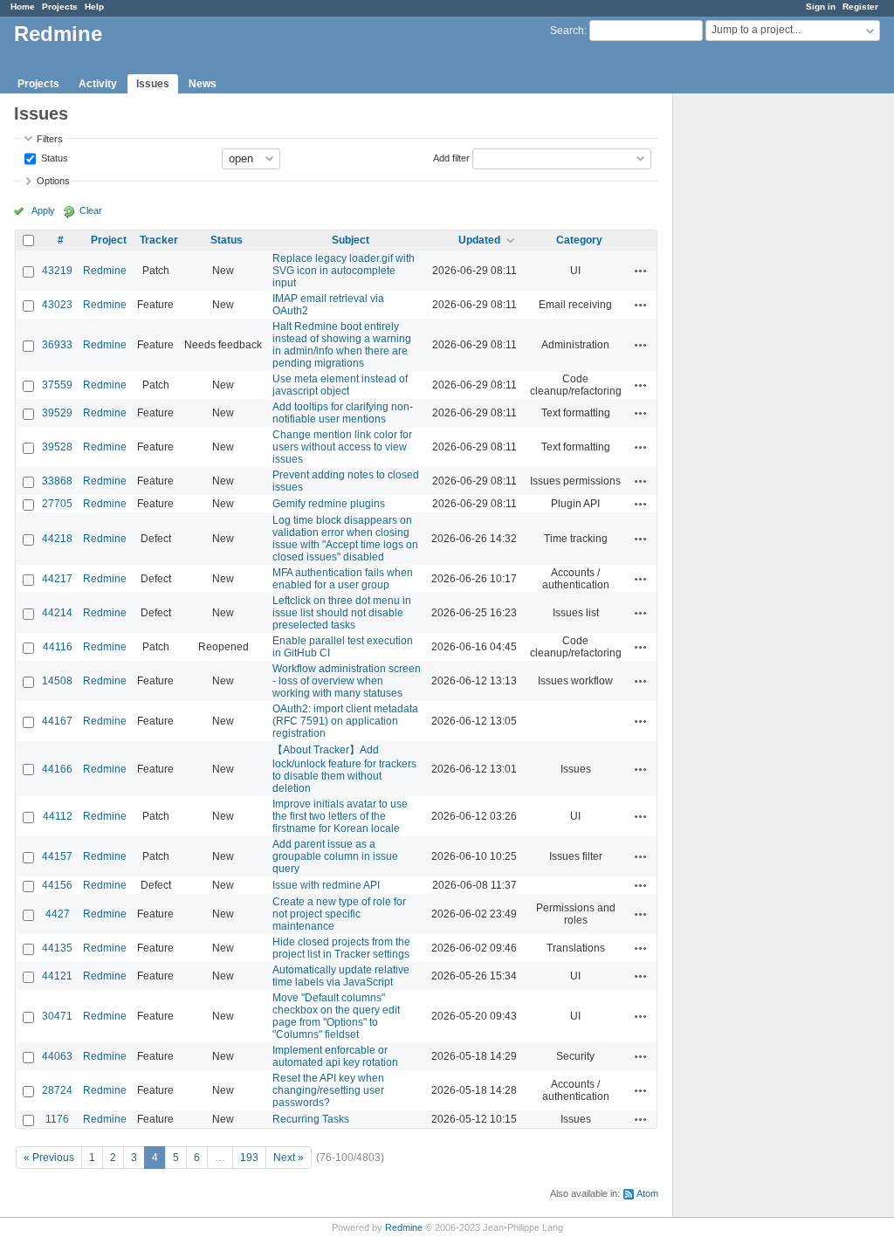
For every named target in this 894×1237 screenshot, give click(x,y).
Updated (479, 240)
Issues (152, 84)
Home (22, 6)
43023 (57, 305)
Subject (350, 240)
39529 (57, 413)
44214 (57, 613)
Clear (90, 210)
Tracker (159, 240)
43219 (57, 271)
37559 (57, 385)
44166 (57, 769)
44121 (57, 976)
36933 (57, 345)
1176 (57, 1119)
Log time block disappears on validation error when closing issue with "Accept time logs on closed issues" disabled (345, 538)
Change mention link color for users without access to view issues (342, 447)
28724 (57, 1090)
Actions (641, 271)
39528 (57, 447)
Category (579, 240)
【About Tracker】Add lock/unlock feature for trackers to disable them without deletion (344, 769)
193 (249, 1157)
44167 (57, 721)
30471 (57, 1016)
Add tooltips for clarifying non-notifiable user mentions (342, 413)
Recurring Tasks (310, 1119)
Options (53, 180)
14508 (57, 681)
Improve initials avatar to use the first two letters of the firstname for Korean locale (340, 816)
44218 (57, 539)
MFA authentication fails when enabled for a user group (342, 579)
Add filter (451, 157)
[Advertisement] (760, 367)
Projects (60, 6)
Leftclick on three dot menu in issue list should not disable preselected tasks (341, 612)
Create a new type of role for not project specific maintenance (339, 914)
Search (567, 30)
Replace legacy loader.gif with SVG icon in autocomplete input (343, 270)
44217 (57, 579)
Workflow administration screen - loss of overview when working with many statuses (346, 681)
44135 (57, 948)
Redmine (105, 271)
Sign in (821, 6)
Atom (647, 1193)
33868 (57, 481)
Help (94, 6)
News (203, 84)
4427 (57, 914)
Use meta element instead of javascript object (340, 385)
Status (53, 157)
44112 (57, 816)
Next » (288, 1157)
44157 (57, 856)
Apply (43, 210)
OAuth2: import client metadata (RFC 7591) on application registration (345, 721)
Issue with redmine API (326, 885)
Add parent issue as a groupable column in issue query (335, 856)
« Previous (49, 1157)
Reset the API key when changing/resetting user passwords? (328, 1090)
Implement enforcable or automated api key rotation (335, 1056)
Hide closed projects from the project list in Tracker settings (341, 948)
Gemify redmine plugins (328, 504)
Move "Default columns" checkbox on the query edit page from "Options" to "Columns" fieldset (336, 1016)
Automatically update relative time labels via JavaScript (340, 976)
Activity (98, 84)
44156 (57, 885)
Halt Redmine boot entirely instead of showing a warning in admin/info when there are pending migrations (341, 344)
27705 (57, 504)
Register (860, 6)
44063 (57, 1056)
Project (109, 240)
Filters (50, 139)
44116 (57, 647)
